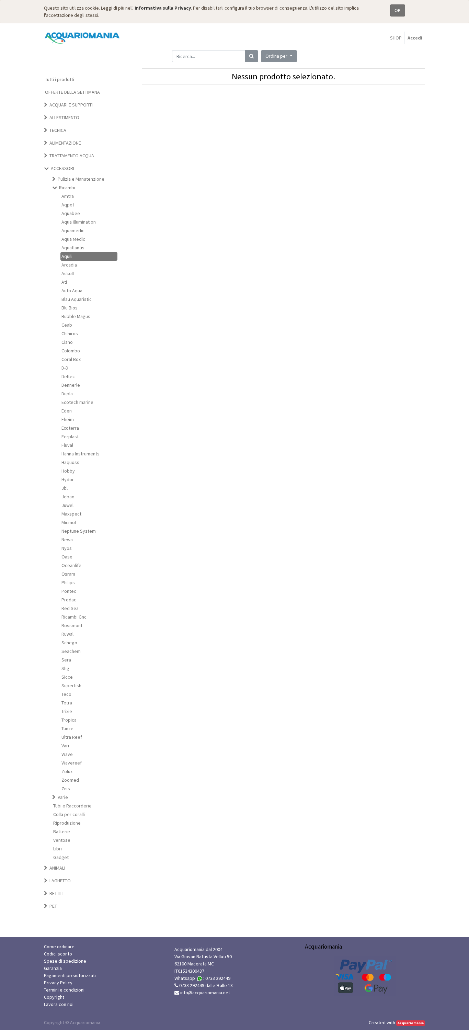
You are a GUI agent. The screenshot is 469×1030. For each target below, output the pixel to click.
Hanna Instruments (80, 454)
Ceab (66, 325)
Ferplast (70, 436)
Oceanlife (71, 565)
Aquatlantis (72, 248)
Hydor (67, 479)
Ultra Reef (71, 737)
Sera (66, 660)
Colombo (70, 351)
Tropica (69, 720)
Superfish (71, 685)
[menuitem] (395, 38)
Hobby (68, 471)
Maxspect (71, 514)
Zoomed (70, 780)
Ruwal (67, 634)
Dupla (67, 394)
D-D (64, 368)
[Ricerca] (251, 56)
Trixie (66, 711)
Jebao (68, 497)
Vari (65, 746)
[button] (279, 56)
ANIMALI (57, 868)
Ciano (67, 342)
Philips (68, 582)
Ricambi (67, 187)
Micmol (68, 522)
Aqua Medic (73, 239)
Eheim (67, 419)
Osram (68, 574)
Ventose (61, 840)
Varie (63, 797)
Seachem (71, 651)
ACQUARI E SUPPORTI (71, 105)
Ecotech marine (77, 402)
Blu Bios (69, 308)
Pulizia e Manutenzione (81, 179)
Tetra (66, 703)
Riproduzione (67, 823)
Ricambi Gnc (74, 617)
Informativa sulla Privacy (163, 8)
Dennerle (70, 385)
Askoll (67, 273)
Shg (65, 668)
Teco (66, 694)
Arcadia (69, 265)
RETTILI (56, 893)
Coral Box (71, 359)
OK (397, 10)
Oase (66, 557)
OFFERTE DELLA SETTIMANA (72, 92)
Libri (57, 849)
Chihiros (69, 333)
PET (53, 906)
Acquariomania (411, 1023)
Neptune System (78, 531)
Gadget (61, 857)
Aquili (66, 256)
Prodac (68, 600)
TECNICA (57, 130)
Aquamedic (72, 230)
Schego (69, 642)
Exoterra (70, 428)
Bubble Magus (75, 316)
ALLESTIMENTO (64, 117)
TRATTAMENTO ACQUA (71, 155)
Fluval (67, 445)
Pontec (68, 591)
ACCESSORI (62, 168)
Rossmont (71, 625)
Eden (66, 411)
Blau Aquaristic (76, 299)
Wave (67, 754)
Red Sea (70, 608)
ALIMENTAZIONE (65, 143)
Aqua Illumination (78, 222)
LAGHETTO (60, 881)
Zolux (66, 771)
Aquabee (70, 213)
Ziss (65, 788)
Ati (64, 282)
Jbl (64, 488)
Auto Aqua (71, 290)
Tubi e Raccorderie (72, 806)
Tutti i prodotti (59, 79)
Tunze (67, 728)
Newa (67, 539)
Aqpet (67, 205)
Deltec (68, 376)
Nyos (66, 548)
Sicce (67, 677)
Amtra (67, 196)
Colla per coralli (69, 814)
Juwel (67, 505)
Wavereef (71, 763)
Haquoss (70, 462)
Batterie (61, 831)
